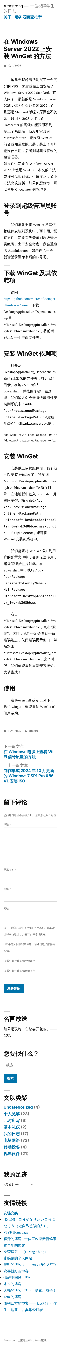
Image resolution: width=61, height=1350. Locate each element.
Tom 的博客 (12, 1297)
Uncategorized (18, 1107)
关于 (8, 17)
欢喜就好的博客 (16, 1271)
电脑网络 (33, 731)
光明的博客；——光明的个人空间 (30, 1264)
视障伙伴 (12, 1153)
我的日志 (12, 1133)
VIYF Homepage (16, 1232)
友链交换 (11, 1213)
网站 (6, 908)
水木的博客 (12, 1284)
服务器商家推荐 (28, 17)
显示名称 (10, 869)
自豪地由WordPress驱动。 (33, 1340)
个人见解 (12, 1113)
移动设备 (12, 1147)
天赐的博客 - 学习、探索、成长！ (30, 1290)
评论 (7, 824)
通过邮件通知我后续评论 (21, 960)
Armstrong (13, 5)
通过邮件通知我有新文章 (21, 970)
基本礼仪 (12, 1127)
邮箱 (7, 889)
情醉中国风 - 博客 (17, 1277)
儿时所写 (12, 1120)
